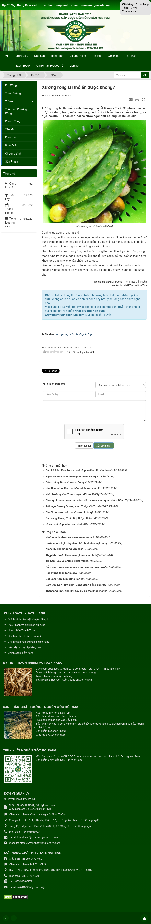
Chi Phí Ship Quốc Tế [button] (49, 65)
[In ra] (137, 99)
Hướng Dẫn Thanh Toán (21, 630)
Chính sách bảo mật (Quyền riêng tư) (29, 619)
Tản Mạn (10, 129)
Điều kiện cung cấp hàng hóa (24, 647)
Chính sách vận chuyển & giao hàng (28, 641)
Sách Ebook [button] (22, 65)
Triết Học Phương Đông (16, 111)
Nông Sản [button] (57, 56)
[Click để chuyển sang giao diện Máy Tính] (14, 918)
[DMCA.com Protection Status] (16, 897)
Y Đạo (9, 101)
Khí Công (11, 85)
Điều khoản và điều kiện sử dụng (26, 625)
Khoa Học (11, 137)
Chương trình (13, 153)
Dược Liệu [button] (21, 56)
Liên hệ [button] (74, 65)
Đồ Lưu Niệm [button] (77, 56)
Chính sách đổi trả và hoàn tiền (25, 636)
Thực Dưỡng (13, 93)
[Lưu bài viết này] (144, 99)
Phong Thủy (12, 121)
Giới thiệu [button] (113, 56)
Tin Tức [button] (96, 56)
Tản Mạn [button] (130, 56)
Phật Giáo (11, 145)
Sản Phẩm (11, 161)
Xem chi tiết (129, 11)
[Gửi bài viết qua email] (131, 99)
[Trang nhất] (7, 56)
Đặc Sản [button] (39, 56)
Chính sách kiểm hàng (20, 653)
